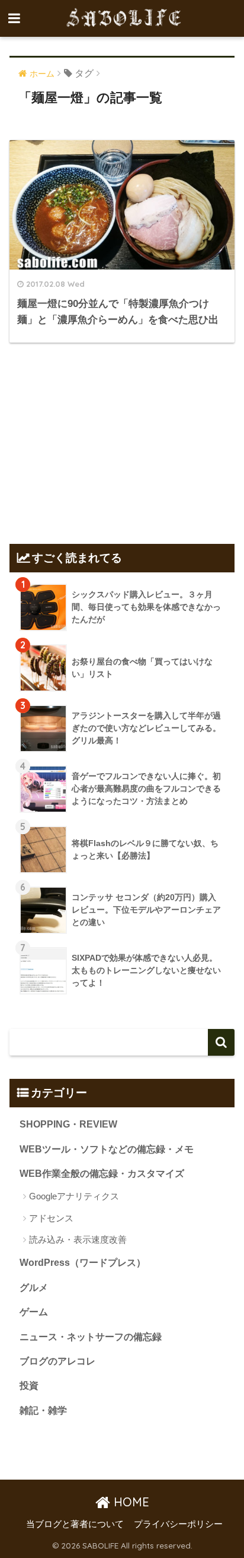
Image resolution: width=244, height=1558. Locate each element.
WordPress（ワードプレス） (83, 1263)
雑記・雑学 (43, 1410)
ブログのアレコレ (57, 1361)
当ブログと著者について (75, 1524)
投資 (29, 1385)
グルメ (34, 1287)
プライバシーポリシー (178, 1524)
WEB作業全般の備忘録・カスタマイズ (102, 1173)
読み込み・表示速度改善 (78, 1239)
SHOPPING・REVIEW (68, 1124)
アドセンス (51, 1218)
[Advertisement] (122, 441)
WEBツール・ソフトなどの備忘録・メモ (107, 1149)
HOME (129, 1501)
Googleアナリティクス (74, 1196)
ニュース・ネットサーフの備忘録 (91, 1337)
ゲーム (34, 1312)
